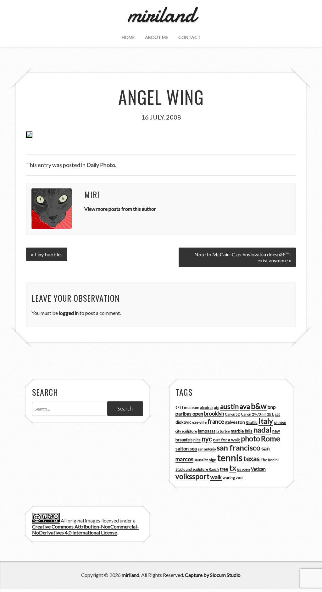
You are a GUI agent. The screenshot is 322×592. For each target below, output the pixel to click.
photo (250, 438)
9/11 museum (187, 407)
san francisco (238, 447)
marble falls (242, 430)
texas (251, 459)
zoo (239, 477)
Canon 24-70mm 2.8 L (257, 414)
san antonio (207, 449)
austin (229, 406)
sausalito (201, 460)
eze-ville (199, 422)
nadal (262, 429)
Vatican (258, 469)
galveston (235, 422)
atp (216, 407)
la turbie (223, 431)
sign (212, 459)
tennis (229, 457)
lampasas (206, 430)
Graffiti (252, 422)
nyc (207, 439)
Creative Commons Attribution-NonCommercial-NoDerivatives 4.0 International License (85, 529)
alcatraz (206, 407)
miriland (130, 575)
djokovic (183, 422)
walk (216, 476)
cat (277, 414)
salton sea (186, 448)
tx (232, 467)
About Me (156, 37)
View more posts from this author (120, 209)
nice (197, 440)
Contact (189, 37)
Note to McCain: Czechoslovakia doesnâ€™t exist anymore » (242, 257)
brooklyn (214, 413)
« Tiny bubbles (47, 254)
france (216, 421)
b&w (259, 405)
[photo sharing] (29, 136)
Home (128, 37)
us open (243, 469)
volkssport (192, 476)
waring (229, 477)
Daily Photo (100, 164)
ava (245, 406)
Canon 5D (232, 414)
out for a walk (226, 439)
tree (224, 469)
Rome (270, 438)
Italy (265, 420)
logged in (69, 313)
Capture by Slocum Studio (213, 575)
